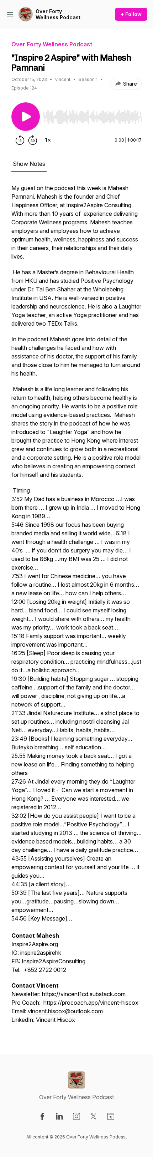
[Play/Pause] (25, 116)
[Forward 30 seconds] (33, 140)
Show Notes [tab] (29, 163)
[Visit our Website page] (110, 1116)
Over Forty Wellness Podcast (58, 14)
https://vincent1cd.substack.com (84, 994)
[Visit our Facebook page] (42, 1116)
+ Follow (131, 14)
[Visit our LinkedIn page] (59, 1116)
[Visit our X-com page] (93, 1116)
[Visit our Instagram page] (76, 1116)
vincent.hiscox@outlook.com (65, 1011)
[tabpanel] (76, 607)
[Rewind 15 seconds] (20, 140)
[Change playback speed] (48, 140)
